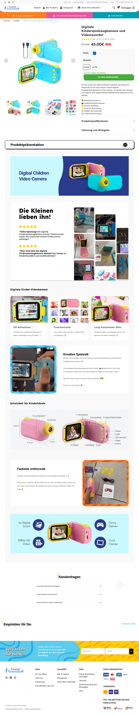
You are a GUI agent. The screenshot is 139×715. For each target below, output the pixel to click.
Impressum (40, 682)
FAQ (112, 2)
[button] (68, 7)
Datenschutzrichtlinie (33, 709)
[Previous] (5, 61)
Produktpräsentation (27, 144)
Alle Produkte (63, 674)
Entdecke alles (128, 623)
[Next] (72, 61)
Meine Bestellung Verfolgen (97, 2)
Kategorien (62, 678)
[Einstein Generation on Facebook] (9, 2)
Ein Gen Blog (79, 2)
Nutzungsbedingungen (13, 709)
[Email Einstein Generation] (5, 2)
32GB (86, 67)
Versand (82, 680)
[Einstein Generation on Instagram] (13, 2)
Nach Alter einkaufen (66, 682)
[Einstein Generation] (11, 8)
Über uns (67, 2)
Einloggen (126, 8)
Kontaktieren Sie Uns (125, 2)
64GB (94, 67)
